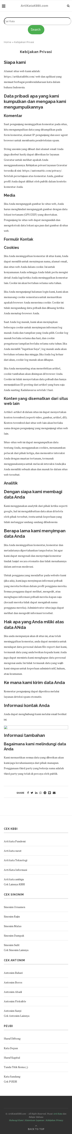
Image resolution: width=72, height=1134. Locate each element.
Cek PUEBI (10, 1081)
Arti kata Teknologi (15, 860)
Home (7, 42)
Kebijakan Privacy (54, 1120)
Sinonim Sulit (12, 945)
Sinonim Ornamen (14, 907)
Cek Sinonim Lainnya (16, 950)
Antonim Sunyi (12, 1011)
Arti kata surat (13, 851)
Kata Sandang (12, 1076)
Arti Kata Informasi (15, 870)
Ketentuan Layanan (34, 1120)
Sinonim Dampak (14, 935)
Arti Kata (57, 1113)
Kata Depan (11, 1048)
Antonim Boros (13, 982)
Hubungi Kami (16, 1120)
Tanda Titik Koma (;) (16, 1067)
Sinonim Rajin (12, 916)
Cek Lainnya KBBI (14, 884)
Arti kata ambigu (14, 879)
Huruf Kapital (12, 1057)
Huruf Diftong (12, 1038)
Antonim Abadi (13, 992)
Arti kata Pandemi (15, 841)
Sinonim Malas (13, 926)
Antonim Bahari (13, 973)
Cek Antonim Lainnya (16, 1016)
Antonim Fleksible (15, 1001)
